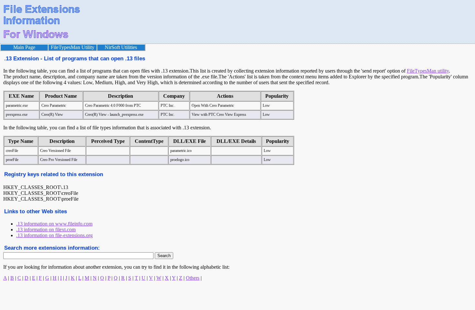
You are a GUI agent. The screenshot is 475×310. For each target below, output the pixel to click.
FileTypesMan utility (428, 71)
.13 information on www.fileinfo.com (54, 223)
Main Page (24, 47)
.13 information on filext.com (46, 229)
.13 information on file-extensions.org (54, 235)
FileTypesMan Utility (72, 47)
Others (192, 278)
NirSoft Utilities (121, 47)
